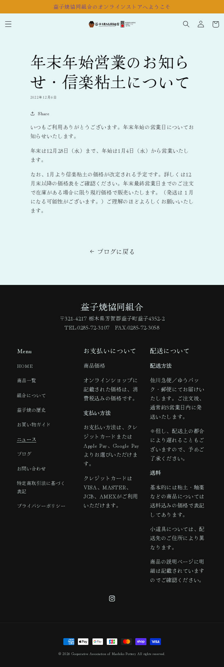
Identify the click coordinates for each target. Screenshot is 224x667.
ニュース (26, 439)
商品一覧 (26, 380)
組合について (31, 395)
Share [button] (43, 113)
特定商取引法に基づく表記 (41, 486)
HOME (25, 365)
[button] (8, 24)
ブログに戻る (116, 251)
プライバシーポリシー (41, 505)
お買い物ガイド (34, 424)
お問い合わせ (31, 468)
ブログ (24, 453)
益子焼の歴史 (31, 409)
